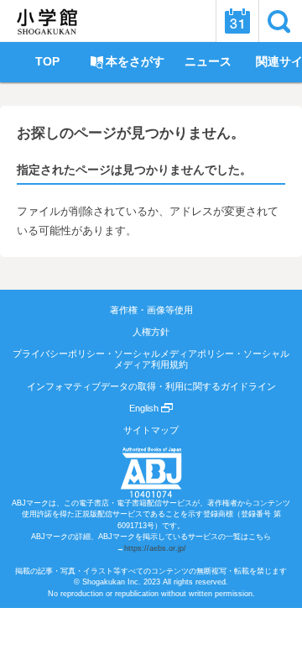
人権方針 (151, 332)
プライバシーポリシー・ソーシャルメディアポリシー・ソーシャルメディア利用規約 (151, 358)
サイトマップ (151, 430)
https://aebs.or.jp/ (155, 548)
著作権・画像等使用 (151, 310)
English (145, 408)
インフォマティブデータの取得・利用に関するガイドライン (151, 386)
